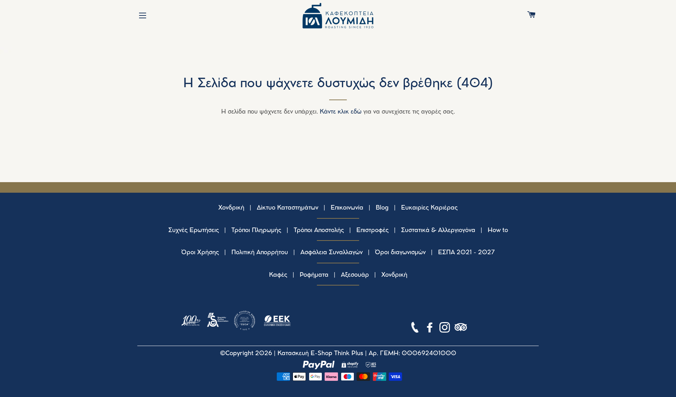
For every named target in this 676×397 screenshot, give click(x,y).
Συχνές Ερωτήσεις (193, 230)
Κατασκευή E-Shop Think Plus (320, 353)
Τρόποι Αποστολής (319, 230)
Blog (382, 208)
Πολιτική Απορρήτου (259, 252)
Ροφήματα (314, 275)
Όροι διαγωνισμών (400, 252)
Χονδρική (231, 208)
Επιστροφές (372, 230)
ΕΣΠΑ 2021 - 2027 (466, 252)
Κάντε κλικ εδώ (341, 112)
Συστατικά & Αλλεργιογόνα (438, 230)
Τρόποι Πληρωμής (256, 230)
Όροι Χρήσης (200, 252)
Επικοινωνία (347, 208)
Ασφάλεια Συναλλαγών (331, 252)
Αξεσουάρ (355, 275)
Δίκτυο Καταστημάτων (287, 208)
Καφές (278, 275)
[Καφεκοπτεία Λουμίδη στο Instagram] (445, 329)
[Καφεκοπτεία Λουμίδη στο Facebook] (431, 329)
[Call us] (415, 329)
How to (498, 230)
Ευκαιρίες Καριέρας (429, 208)
